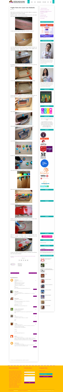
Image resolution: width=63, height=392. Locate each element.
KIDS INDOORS (16, 390)
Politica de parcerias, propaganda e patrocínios (44, 390)
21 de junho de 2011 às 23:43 (18, 299)
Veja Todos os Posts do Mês (47, 252)
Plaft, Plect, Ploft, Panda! (43, 16)
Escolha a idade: (47, 236)
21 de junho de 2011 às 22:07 (18, 292)
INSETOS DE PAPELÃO (48, 295)
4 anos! (46, 263)
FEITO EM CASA (22, 256)
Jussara (15, 336)
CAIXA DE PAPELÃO (17, 256)
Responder (35, 289)
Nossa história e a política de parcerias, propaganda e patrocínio (46, 11)
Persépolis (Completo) (48, 279)
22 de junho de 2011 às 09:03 (18, 316)
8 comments (12, 9)
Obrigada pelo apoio (43, 15)
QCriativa (29, 390)
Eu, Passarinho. (42, 18)
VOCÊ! (46, 274)
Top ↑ (53, 390)
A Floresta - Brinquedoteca (48, 284)
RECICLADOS (33, 256)
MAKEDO (26, 256)
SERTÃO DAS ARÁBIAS (48, 300)
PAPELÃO (29, 256)
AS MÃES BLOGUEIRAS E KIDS (44, 9)
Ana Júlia (15, 323)
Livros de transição (47, 305)
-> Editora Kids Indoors (43, 8)
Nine (15, 315)
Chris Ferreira (16, 298)
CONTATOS (41, 13)
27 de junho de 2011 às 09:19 (18, 324)
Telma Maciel (16, 291)
